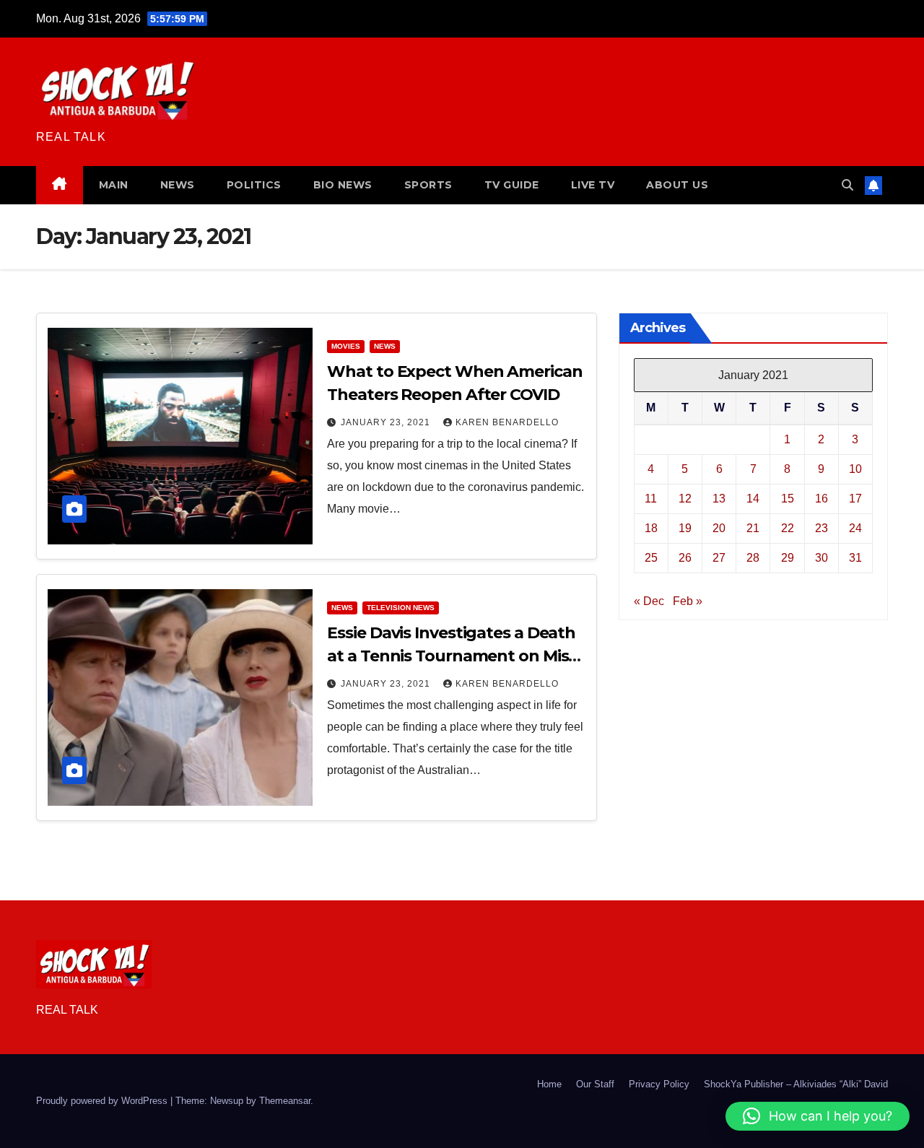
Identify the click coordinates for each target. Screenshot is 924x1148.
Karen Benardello (507, 422)
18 (651, 527)
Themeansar (284, 1100)
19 (685, 527)
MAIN (113, 184)
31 (855, 557)
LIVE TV (593, 184)
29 (787, 557)
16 (821, 498)
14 (752, 498)
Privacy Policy (659, 1084)
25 (651, 557)
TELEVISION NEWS (401, 608)
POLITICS (254, 184)
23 (821, 527)
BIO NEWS (342, 184)
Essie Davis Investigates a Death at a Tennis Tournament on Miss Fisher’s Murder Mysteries (451, 656)
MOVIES (345, 346)
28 (752, 557)
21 (752, 527)
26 (685, 557)
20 (718, 527)
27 (718, 557)
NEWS (177, 184)
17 (855, 498)
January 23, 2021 (387, 422)
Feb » (687, 600)
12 (685, 498)
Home (549, 1084)
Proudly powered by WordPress (103, 1100)
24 (855, 527)
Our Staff (595, 1084)
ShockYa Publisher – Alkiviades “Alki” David (796, 1084)
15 (787, 498)
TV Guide (511, 184)
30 (821, 557)
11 (651, 498)
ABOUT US (677, 184)
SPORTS (428, 184)
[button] (847, 185)
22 (787, 527)
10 (855, 468)
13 (718, 498)
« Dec (649, 600)
